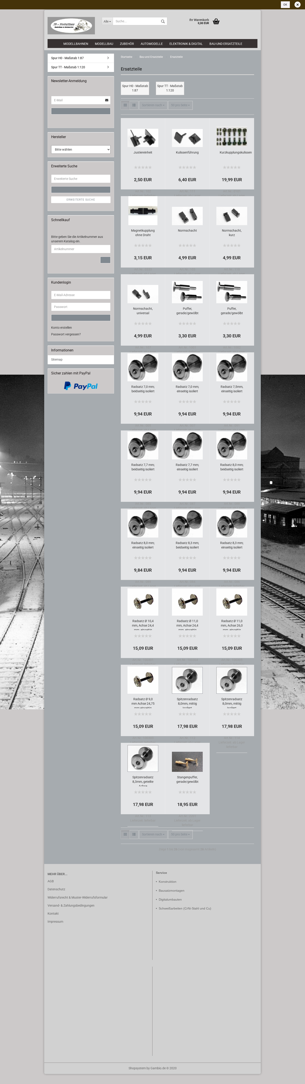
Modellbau (104, 44)
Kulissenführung (187, 152)
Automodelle (152, 44)
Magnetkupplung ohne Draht (143, 233)
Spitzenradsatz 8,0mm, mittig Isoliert (187, 702)
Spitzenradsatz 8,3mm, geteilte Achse (142, 780)
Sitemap (57, 359)
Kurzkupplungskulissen (236, 152)
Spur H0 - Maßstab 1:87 (67, 58)
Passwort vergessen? (66, 334)
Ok (285, 4)
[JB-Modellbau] (71, 25)
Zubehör (127, 44)
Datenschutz (56, 889)
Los (105, 260)
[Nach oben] (12, 1077)
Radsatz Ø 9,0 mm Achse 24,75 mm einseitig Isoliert (143, 702)
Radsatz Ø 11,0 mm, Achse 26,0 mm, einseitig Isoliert (232, 624)
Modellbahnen (75, 44)
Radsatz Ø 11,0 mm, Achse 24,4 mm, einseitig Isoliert (187, 624)
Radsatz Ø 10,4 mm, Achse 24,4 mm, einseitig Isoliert (143, 624)
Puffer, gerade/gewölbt (187, 311)
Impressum (55, 921)
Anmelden (81, 111)
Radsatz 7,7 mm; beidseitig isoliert (143, 467)
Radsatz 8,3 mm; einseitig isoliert (231, 545)
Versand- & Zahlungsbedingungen (71, 905)
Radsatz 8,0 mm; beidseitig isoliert (231, 467)
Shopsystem (137, 1068)
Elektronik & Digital (186, 44)
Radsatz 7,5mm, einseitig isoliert (232, 389)
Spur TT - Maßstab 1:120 (68, 67)
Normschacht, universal (143, 311)
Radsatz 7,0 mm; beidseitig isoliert (143, 389)
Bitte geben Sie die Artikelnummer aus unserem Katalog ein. (77, 239)
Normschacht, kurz (232, 233)
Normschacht (187, 230)
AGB (51, 881)
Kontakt (53, 913)
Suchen (81, 189)
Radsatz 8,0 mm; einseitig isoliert (143, 545)
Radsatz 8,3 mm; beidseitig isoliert (187, 545)
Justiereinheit (143, 152)
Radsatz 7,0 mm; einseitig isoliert (187, 389)
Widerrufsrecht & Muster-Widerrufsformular (78, 897)
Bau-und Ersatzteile (225, 44)
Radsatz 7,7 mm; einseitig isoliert (187, 467)
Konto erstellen (61, 327)
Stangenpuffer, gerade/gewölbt (187, 779)
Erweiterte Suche (81, 199)
